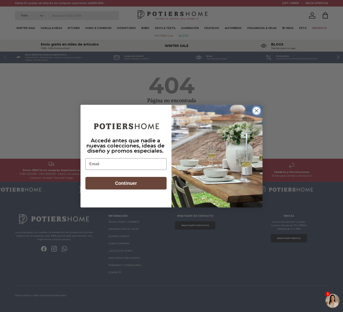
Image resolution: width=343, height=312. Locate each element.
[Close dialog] (256, 111)
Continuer (126, 183)
